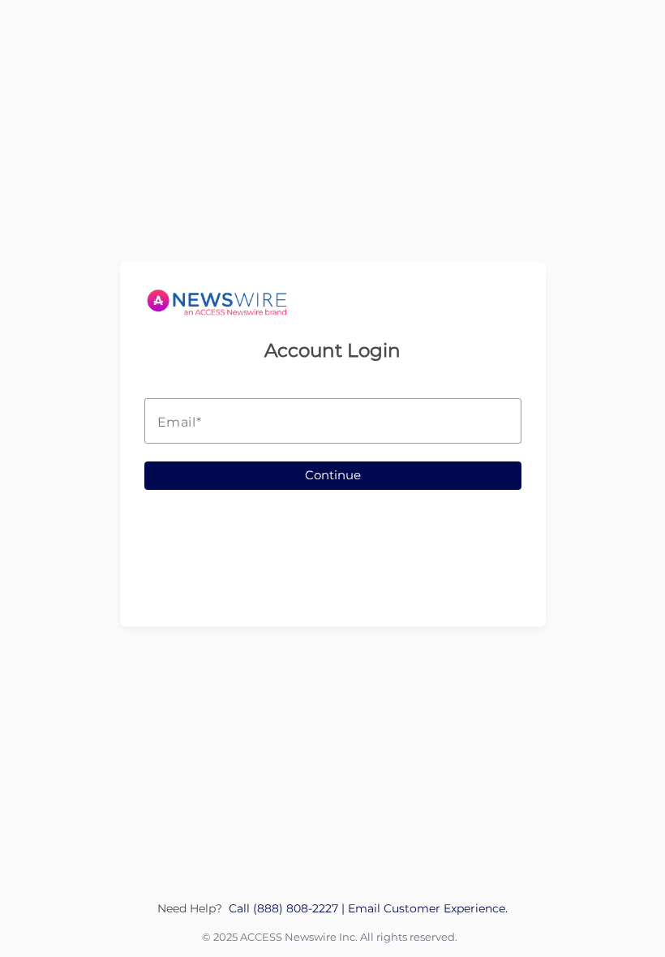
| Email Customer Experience (423, 908)
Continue (333, 475)
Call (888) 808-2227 (285, 908)
